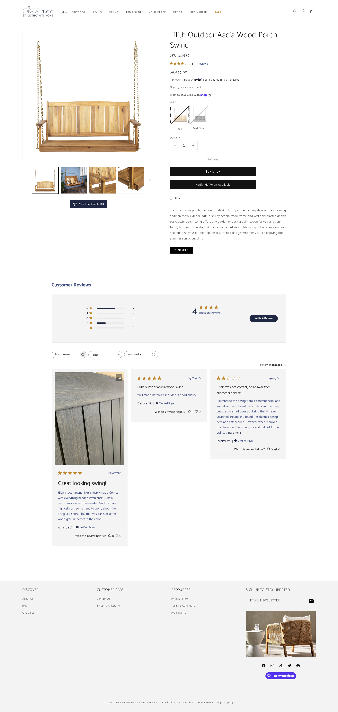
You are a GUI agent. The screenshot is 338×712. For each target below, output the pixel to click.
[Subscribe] (311, 600)
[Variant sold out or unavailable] (179, 115)
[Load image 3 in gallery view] (102, 180)
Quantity (175, 138)
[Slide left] (26, 180)
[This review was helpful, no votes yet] (109, 536)
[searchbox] (65, 354)
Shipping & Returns (109, 606)
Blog (24, 606)
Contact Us (103, 599)
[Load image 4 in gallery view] (131, 180)
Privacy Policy (179, 599)
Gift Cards (28, 612)
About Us (27, 599)
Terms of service (204, 703)
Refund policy (167, 703)
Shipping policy (225, 703)
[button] (80, 13)
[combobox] (105, 354)
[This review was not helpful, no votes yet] (117, 536)
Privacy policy (186, 703)
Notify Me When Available (213, 184)
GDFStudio (118, 703)
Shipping (175, 87)
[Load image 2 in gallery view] (73, 180)
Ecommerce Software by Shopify (140, 703)
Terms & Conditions (183, 606)
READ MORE (181, 250)
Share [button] (178, 198)
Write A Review (264, 318)
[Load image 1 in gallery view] (45, 180)
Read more (234, 433)
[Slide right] (150, 180)
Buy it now (213, 171)
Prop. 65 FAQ (179, 612)
